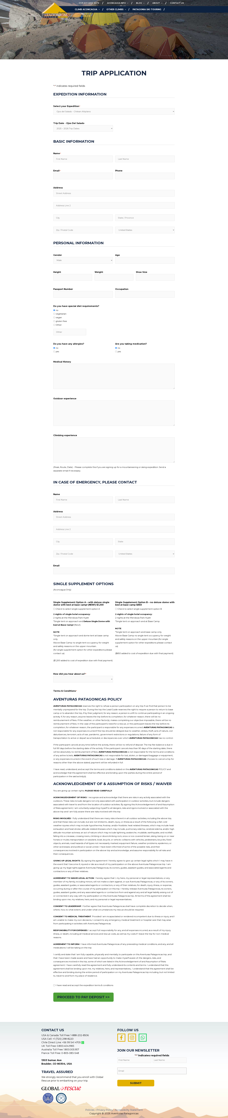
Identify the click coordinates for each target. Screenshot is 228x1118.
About (156, 3)
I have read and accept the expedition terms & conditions (84, 985)
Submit (136, 1083)
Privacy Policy (104, 1110)
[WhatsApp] (143, 1038)
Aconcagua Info (116, 3)
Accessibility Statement (129, 1110)
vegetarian (61, 314)
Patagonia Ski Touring (147, 9)
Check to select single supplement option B (140, 609)
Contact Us (177, 3)
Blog (139, 3)
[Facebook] (121, 1038)
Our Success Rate (89, 3)
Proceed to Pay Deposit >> (83, 997)
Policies (89, 1110)
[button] (127, 3)
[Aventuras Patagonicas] (54, 9)
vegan (59, 317)
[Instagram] (132, 1038)
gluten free (61, 321)
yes (57, 351)
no (57, 310)
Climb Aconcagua (86, 9)
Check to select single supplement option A (78, 609)
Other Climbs (115, 9)
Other (59, 325)
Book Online (83, 16)
